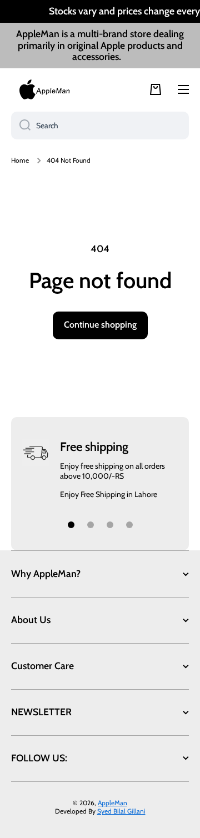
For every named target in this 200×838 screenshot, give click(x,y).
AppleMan (112, 803)
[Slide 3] (110, 524)
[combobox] (100, 125)
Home (20, 160)
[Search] (21, 125)
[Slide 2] (90, 524)
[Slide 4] (129, 524)
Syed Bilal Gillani (121, 811)
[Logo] (44, 89)
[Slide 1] (71, 524)
